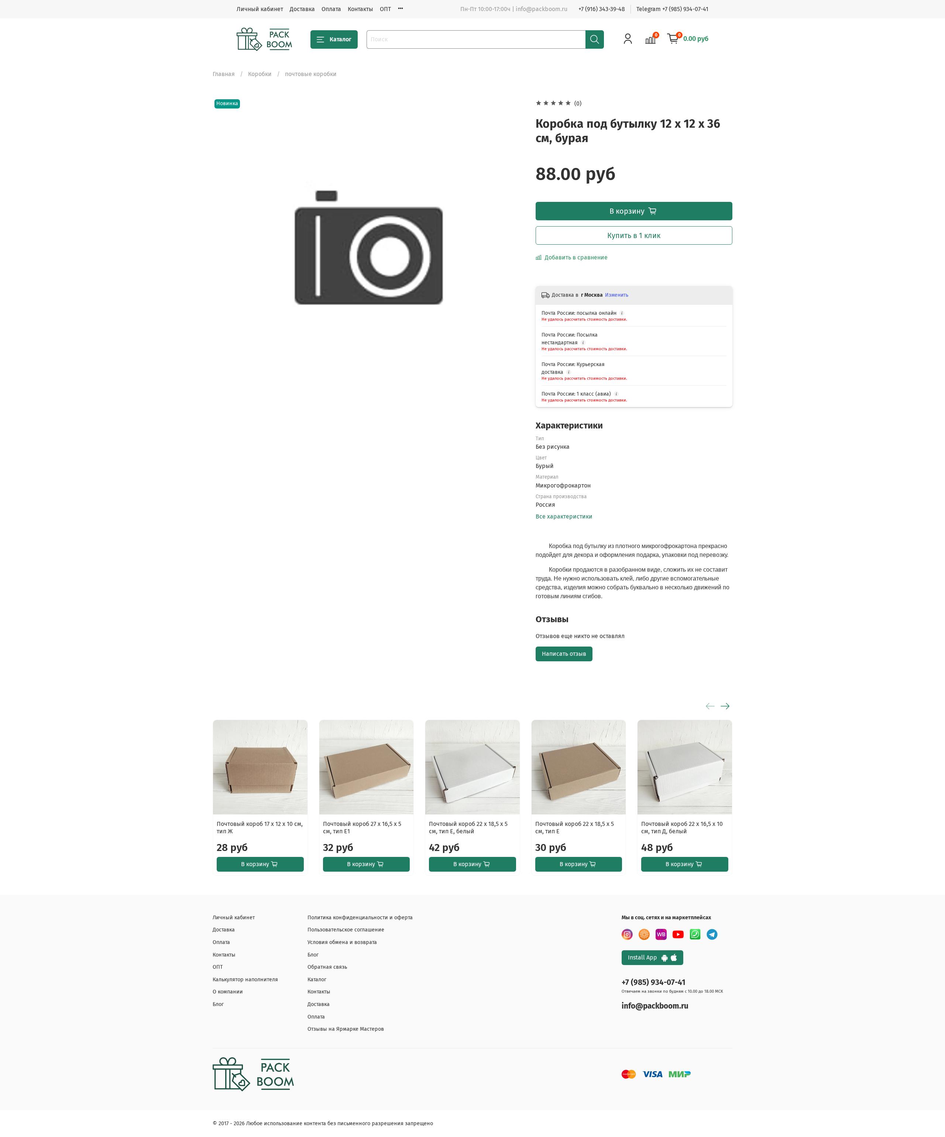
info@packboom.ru (655, 1006)
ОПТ (385, 9)
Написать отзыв (564, 653)
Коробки (260, 73)
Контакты (360, 9)
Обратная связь (327, 967)
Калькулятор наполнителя (245, 979)
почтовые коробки (311, 73)
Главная (224, 73)
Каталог (340, 39)
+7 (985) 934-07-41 (653, 982)
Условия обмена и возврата (342, 942)
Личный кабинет (260, 9)
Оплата (331, 9)
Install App (645, 957)
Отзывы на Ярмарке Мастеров (345, 1029)
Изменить (616, 295)
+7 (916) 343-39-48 (601, 9)
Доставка (302, 9)
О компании (228, 992)
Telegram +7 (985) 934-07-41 (672, 9)
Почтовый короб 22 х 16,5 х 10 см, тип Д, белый (682, 827)
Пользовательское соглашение (345, 930)
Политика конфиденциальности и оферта (360, 917)
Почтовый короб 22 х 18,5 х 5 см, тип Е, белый (468, 827)
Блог (218, 1004)
